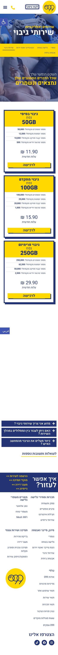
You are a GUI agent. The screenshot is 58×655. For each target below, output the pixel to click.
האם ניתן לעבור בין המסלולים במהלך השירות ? (27, 432)
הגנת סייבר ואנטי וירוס (25, 47)
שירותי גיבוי (8, 47)
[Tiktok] (37, 642)
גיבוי (21, 32)
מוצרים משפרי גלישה (19, 498)
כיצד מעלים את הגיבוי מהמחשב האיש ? (30, 442)
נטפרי (53, 47)
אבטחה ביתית (49, 52)
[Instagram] (51, 642)
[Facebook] (44, 642)
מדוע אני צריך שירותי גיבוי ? (32, 423)
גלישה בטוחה (42, 47)
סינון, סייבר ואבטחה (43, 530)
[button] (32, 7)
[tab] (29, 424)
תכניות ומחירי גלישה (42, 497)
